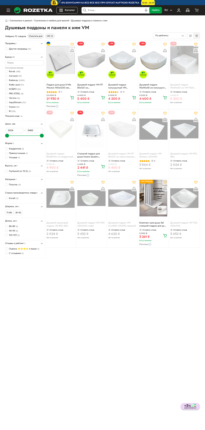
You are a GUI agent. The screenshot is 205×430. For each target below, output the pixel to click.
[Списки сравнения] (187, 10)
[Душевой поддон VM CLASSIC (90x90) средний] (122, 198)
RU (166, 10)
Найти (155, 10)
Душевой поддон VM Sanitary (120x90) (150, 155)
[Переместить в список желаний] (72, 44)
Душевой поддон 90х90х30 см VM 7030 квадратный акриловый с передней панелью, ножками (183, 87)
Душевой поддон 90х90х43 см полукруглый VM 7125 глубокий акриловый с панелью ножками (153, 87)
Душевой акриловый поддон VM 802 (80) (57, 224)
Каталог (70, 10)
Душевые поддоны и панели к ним (89, 21)
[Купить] (72, 97)
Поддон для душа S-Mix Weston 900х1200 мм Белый (58, 87)
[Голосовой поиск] (146, 10)
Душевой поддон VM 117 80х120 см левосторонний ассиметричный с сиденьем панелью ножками (121, 156)
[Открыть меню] (8, 10)
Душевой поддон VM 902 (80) (183, 155)
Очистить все (35, 36)
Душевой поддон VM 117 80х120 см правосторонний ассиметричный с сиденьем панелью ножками (90, 87)
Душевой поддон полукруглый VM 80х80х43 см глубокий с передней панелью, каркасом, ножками (121, 87)
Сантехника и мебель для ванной (51, 21)
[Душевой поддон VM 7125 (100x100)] (184, 198)
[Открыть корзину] (196, 10)
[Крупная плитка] (190, 36)
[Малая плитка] (196, 36)
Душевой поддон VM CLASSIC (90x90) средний (122, 224)
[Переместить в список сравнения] (72, 50)
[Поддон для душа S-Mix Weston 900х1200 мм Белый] (60, 60)
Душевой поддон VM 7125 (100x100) (183, 224)
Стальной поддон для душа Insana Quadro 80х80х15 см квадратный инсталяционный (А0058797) (90, 156)
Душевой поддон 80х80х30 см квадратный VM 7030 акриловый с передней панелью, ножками (59, 156)
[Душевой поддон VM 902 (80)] (184, 129)
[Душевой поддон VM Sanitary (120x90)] (153, 129)
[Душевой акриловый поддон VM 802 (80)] (60, 198)
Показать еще (12, 116)
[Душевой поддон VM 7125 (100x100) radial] (91, 198)
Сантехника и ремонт (21, 21)
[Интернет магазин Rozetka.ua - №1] (33, 10)
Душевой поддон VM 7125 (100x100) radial (91, 224)
